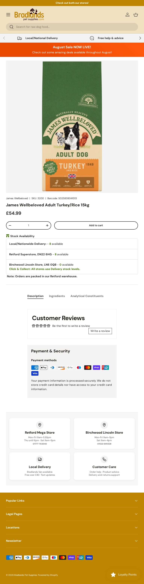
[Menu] (8, 15)
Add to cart (96, 225)
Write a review (100, 331)
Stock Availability (22, 236)
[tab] (35, 296)
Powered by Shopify (48, 575)
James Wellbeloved (17, 198)
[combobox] (72, 27)
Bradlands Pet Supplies (25, 575)
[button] (136, 15)
